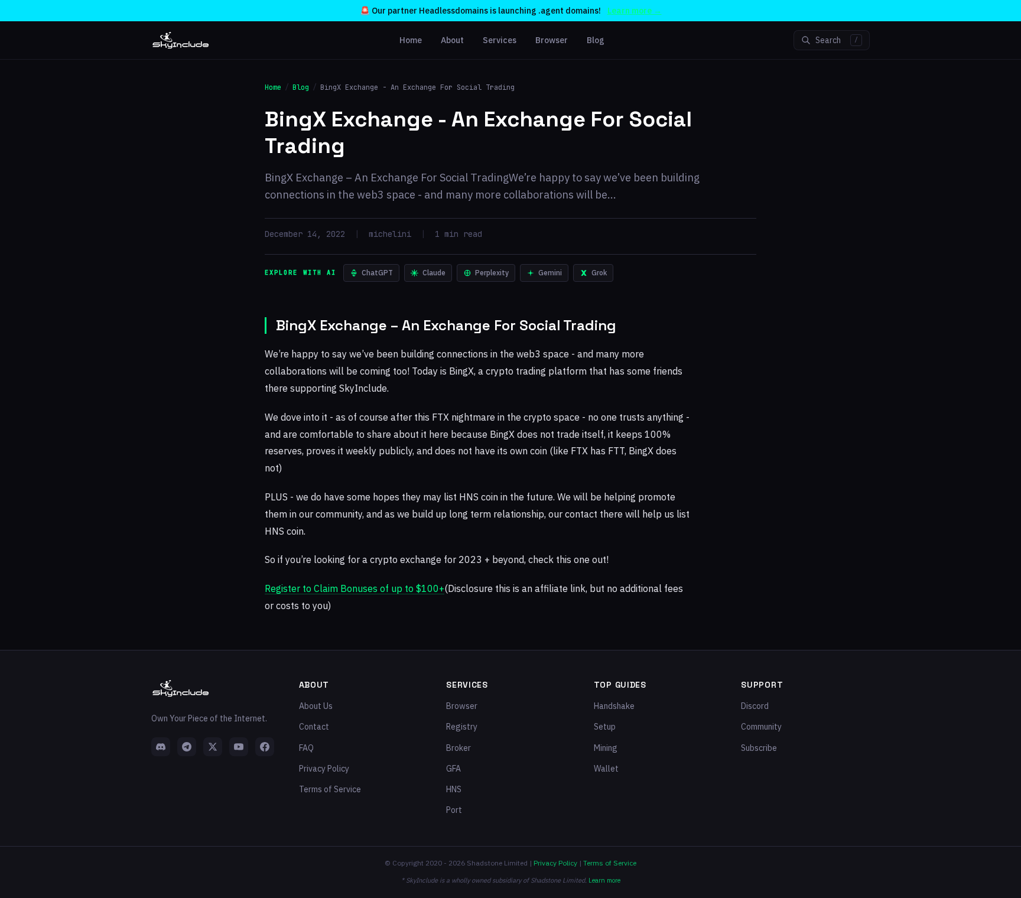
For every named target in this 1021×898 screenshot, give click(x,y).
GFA (453, 768)
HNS (453, 789)
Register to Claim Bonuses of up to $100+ (354, 588)
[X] (212, 746)
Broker (458, 748)
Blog (595, 40)
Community (761, 726)
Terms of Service (330, 789)
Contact (314, 726)
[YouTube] (238, 746)
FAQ (306, 748)
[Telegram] (186, 746)
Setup (605, 726)
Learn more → (634, 10)
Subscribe (759, 748)
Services (499, 40)
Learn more (604, 880)
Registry (461, 726)
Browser (551, 40)
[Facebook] (264, 746)
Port (454, 810)
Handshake (614, 706)
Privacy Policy (324, 768)
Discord (755, 706)
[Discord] (160, 746)
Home (410, 40)
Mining (605, 748)
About (452, 40)
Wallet (606, 768)
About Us (316, 706)
